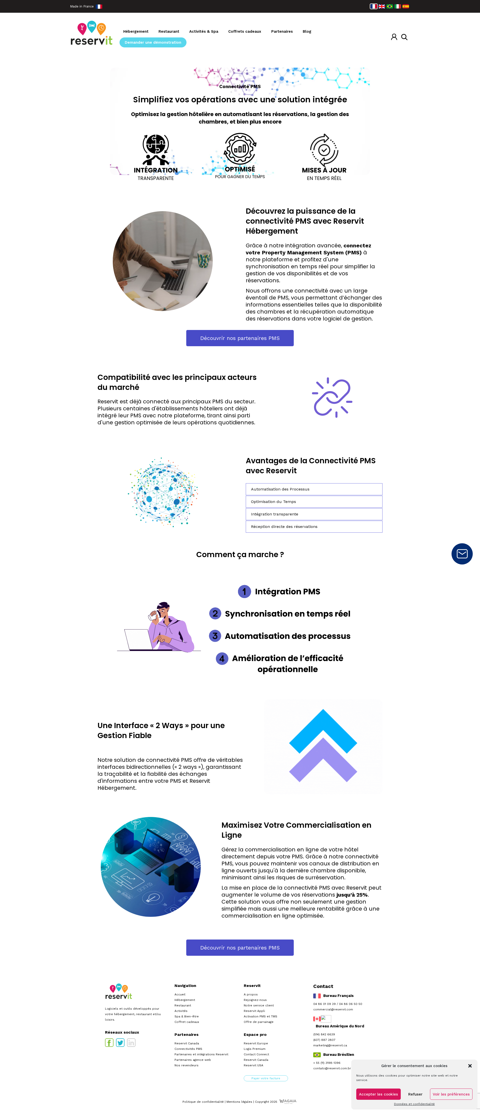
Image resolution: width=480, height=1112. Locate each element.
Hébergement (135, 31)
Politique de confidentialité (203, 1102)
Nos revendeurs (186, 1065)
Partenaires (282, 31)
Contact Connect (256, 1054)
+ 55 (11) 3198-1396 (326, 1063)
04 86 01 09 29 (324, 1004)
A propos (251, 994)
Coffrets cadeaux (244, 31)
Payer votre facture (266, 1078)
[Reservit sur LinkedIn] (131, 1042)
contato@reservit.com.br (332, 1068)
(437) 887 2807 (324, 1040)
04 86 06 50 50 (350, 1004)
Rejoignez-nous (255, 1000)
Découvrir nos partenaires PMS (240, 338)
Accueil (180, 994)
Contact (462, 553)
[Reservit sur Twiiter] (120, 1042)
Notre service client (259, 1005)
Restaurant (168, 31)
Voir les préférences (451, 1094)
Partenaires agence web (192, 1060)
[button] (470, 1065)
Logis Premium (255, 1049)
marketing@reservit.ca (330, 1045)
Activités (181, 1011)
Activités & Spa (203, 31)
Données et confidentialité (414, 1104)
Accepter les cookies (378, 1094)
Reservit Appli (254, 1011)
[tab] (314, 489)
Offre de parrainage (259, 1022)
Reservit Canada (186, 1043)
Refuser (415, 1094)
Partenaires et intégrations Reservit (201, 1054)
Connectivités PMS (188, 1049)
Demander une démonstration (153, 42)
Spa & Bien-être (186, 1016)
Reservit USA (253, 1065)
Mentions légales (239, 1102)
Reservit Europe (256, 1043)
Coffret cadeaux (186, 1022)
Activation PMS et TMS (260, 1016)
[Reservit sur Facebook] (109, 1042)
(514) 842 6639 (324, 1034)
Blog (307, 31)
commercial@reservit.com (333, 1009)
